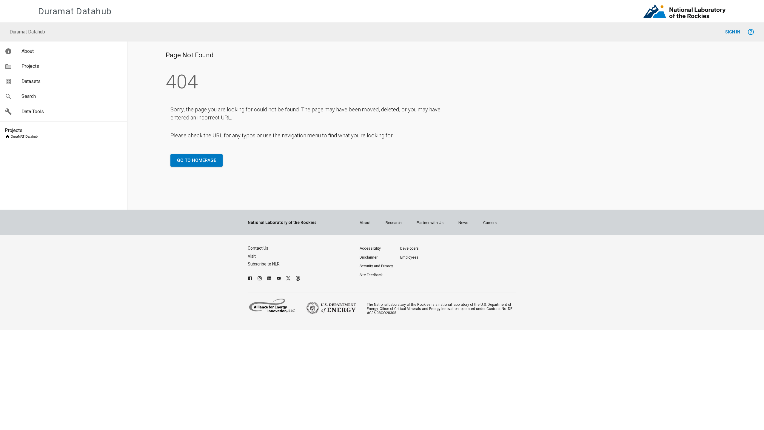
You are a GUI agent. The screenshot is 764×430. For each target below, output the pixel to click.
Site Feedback (371, 275)
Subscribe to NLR (264, 264)
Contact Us (258, 248)
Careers (490, 222)
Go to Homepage (196, 160)
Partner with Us (430, 222)
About (365, 222)
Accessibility (370, 248)
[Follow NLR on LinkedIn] (269, 279)
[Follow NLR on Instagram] (259, 279)
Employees (409, 257)
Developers (409, 248)
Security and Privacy (376, 266)
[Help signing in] (751, 32)
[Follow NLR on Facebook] (250, 279)
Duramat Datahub (75, 11)
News (463, 222)
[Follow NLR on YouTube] (278, 279)
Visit (252, 256)
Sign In (732, 32)
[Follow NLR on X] (288, 279)
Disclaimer (369, 257)
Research (394, 222)
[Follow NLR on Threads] (297, 279)
